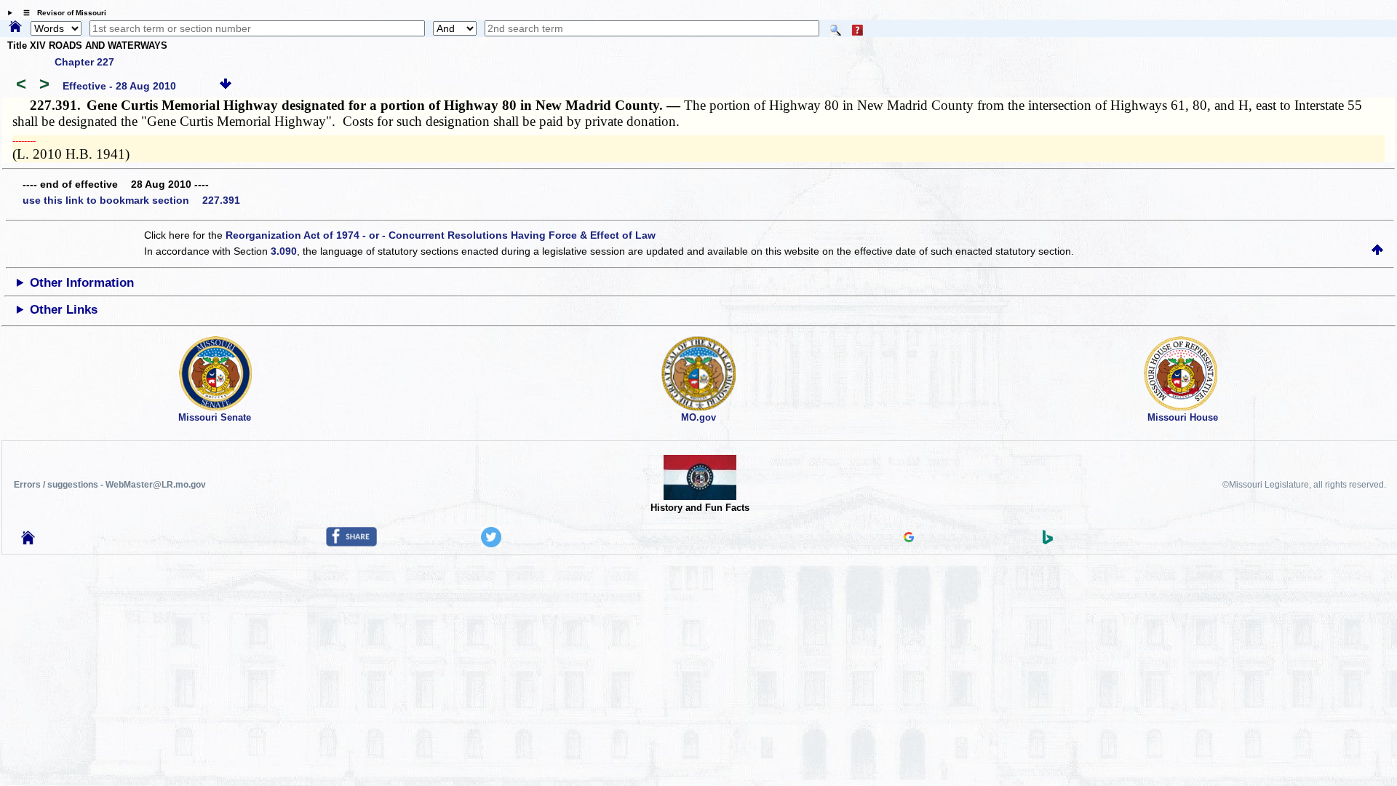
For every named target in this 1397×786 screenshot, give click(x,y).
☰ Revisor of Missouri (61, 13)
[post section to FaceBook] (351, 543)
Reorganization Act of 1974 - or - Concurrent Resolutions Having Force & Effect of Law (441, 235)
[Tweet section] (491, 543)
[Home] (15, 27)
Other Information (82, 283)
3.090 (284, 251)
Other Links (63, 310)
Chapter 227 (84, 62)
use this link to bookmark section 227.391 (131, 200)
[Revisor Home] (28, 541)
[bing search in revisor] (1048, 541)
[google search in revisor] (909, 538)
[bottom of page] (225, 86)
